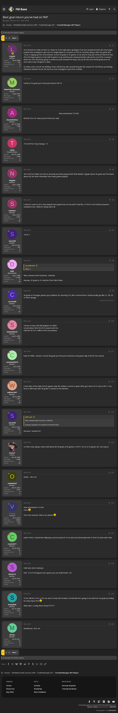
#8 (113, 260)
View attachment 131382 (69, 113)
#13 (112, 412)
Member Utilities (92, 707)
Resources (10, 689)
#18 (112, 563)
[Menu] (4, 9)
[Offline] (9, 46)
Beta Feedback (40, 692)
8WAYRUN (113, 707)
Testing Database (69, 689)
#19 (112, 594)
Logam (7, 21)
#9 (113, 291)
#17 (112, 533)
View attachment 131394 (34, 507)
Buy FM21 (10, 692)
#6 (113, 200)
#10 (112, 321)
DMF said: (28, 417)
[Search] (114, 9)
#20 (112, 624)
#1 (113, 45)
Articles (37, 685)
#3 (113, 109)
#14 (112, 442)
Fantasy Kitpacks (69, 685)
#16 (112, 503)
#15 (112, 472)
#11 (112, 351)
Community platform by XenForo (97, 705)
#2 (113, 79)
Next (14, 38)
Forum (9, 685)
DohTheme (112, 710)
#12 (112, 382)
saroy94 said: (30, 266)
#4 (113, 139)
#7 (113, 230)
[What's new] (109, 9)
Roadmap (38, 689)
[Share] (109, 45)
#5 (113, 170)
